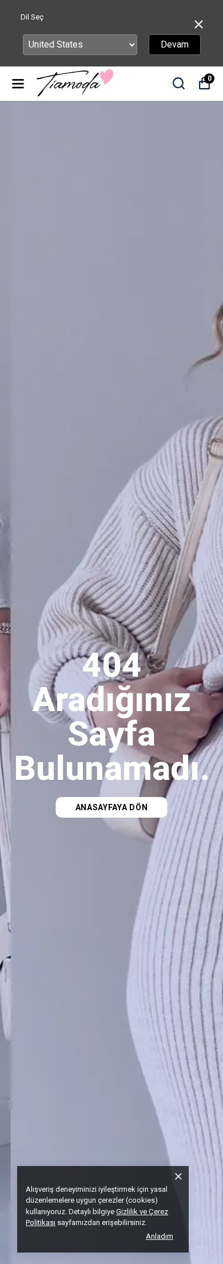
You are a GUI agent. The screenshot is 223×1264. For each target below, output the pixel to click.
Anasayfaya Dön (111, 807)
